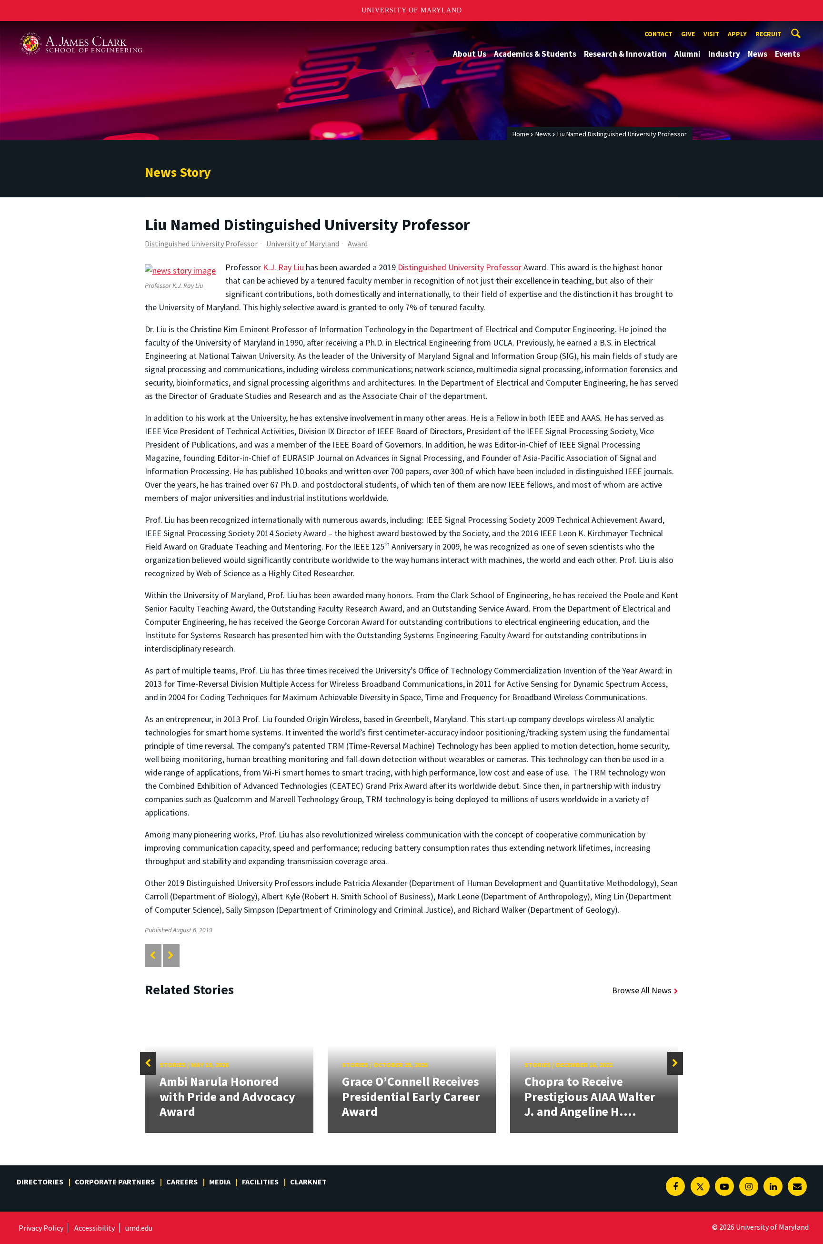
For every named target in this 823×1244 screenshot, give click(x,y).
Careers (182, 1181)
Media (220, 1181)
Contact (658, 34)
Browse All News (642, 990)
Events (787, 54)
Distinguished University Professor (201, 243)
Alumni (687, 54)
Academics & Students (535, 54)
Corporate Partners (115, 1181)
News (757, 54)
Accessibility (94, 1228)
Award (358, 243)
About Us (469, 54)
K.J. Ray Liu (283, 267)
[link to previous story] (153, 955)
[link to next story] (171, 955)
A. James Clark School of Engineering (81, 29)
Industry (724, 54)
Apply (737, 34)
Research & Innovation (625, 54)
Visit (711, 34)
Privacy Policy (41, 1228)
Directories (40, 1181)
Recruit (768, 34)
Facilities (260, 1181)
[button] (148, 1063)
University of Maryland (411, 10)
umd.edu (138, 1228)
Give (688, 34)
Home (520, 134)
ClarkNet (308, 1181)
